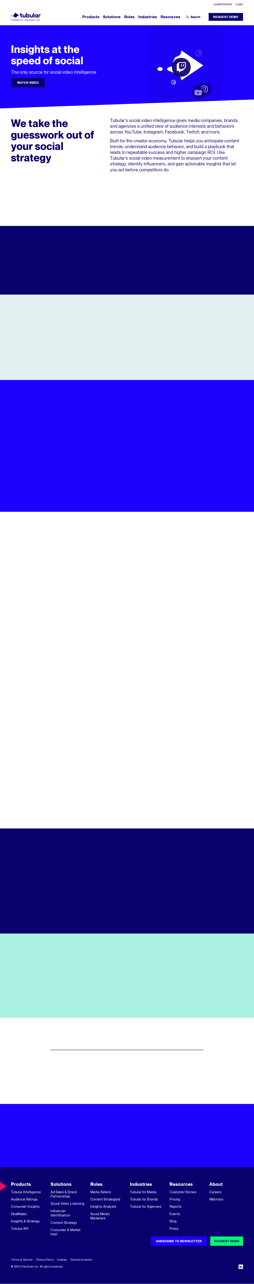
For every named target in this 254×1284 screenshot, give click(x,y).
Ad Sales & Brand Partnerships (64, 1194)
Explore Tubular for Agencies (206, 643)
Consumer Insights (25, 1206)
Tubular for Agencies (145, 1206)
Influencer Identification (60, 1213)
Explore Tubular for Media (47, 643)
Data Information (81, 1259)
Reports (175, 1206)
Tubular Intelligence (26, 1192)
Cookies (62, 1259)
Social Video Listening (67, 1203)
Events (175, 1214)
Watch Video (28, 82)
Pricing (175, 1199)
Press (174, 1228)
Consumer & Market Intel (66, 1232)
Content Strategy (64, 1223)
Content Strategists (105, 1199)
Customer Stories (183, 1192)
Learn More (127, 366)
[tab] (186, 436)
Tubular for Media (143, 1192)
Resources (181, 1184)
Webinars (216, 1199)
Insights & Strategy (25, 1221)
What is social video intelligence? (85, 1060)
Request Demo (225, 17)
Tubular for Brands (144, 1199)
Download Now (30, 1006)
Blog (173, 1221)
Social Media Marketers (100, 1216)
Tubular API (19, 1228)
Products (21, 1184)
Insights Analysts (103, 1206)
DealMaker (19, 1214)
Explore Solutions (163, 500)
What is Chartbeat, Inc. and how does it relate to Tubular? (109, 1088)
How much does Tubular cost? (81, 1074)
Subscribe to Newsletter (179, 1241)
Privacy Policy (45, 1259)
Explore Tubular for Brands (127, 643)
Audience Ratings (24, 1199)
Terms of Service (22, 1259)
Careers (215, 1192)
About (216, 1184)
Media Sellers (100, 1192)
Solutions (61, 1184)
